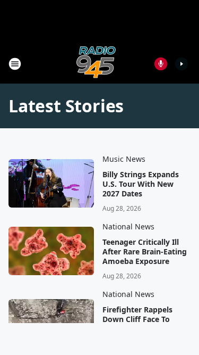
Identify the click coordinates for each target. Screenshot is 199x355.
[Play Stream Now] (181, 63)
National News (128, 226)
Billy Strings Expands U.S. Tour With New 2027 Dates (140, 184)
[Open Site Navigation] (14, 63)
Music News (123, 159)
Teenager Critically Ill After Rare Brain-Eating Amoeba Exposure (144, 251)
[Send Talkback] (160, 63)
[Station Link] (96, 63)
